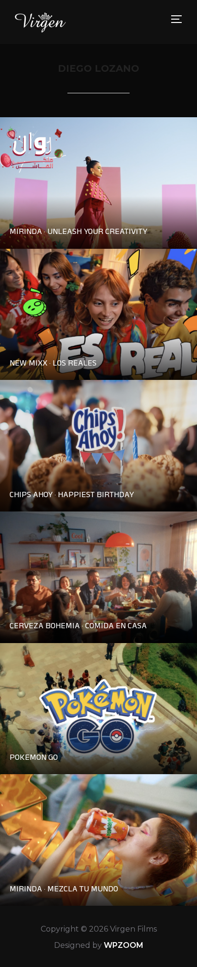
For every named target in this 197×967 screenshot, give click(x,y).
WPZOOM (123, 945)
